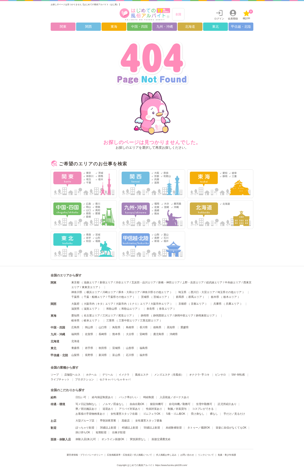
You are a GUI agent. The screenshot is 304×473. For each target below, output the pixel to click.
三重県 (110, 320)
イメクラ (124, 374)
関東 (63, 26)
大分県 (130, 334)
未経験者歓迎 (174, 427)
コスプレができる (203, 408)
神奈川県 (76, 292)
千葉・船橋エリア (94, 296)
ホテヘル (91, 374)
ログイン (219, 18)
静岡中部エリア (184, 315)
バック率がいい (128, 397)
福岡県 (75, 334)
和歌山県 (111, 308)
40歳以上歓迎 (130, 427)
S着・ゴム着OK (175, 413)
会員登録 (233, 18)
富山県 (116, 355)
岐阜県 (75, 320)
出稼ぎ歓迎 (119, 432)
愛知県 (75, 315)
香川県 (144, 327)
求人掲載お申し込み (166, 455)
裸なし (214, 413)
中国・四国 (139, 26)
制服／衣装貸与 (177, 408)
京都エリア (197, 303)
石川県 (130, 355)
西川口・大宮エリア (203, 292)
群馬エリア (195, 296)
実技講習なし (138, 439)
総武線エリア (214, 282)
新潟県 (103, 355)
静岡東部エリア (205, 315)
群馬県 (180, 296)
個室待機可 (156, 404)
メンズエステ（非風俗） (169, 374)
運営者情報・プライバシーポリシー (85, 455)
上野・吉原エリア (193, 282)
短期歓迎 (101, 432)
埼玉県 (182, 292)
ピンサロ (220, 374)
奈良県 (151, 308)
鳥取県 (116, 327)
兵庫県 (217, 303)
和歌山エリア (129, 308)
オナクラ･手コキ (199, 374)
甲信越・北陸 (241, 26)
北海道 (190, 26)
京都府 (182, 303)
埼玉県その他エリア (229, 292)
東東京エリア (90, 287)
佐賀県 (89, 334)
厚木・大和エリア (129, 292)
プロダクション (84, 379)
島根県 (130, 327)
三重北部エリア (149, 320)
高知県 (171, 327)
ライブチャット (60, 379)
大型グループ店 (84, 420)
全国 (178, 14)
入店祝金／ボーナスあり (174, 397)
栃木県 (215, 296)
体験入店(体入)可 (85, 439)
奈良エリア (165, 308)
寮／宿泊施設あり (86, 408)
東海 (114, 26)
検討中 (247, 15)
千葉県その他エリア (120, 296)
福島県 (144, 348)
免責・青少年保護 (227, 455)
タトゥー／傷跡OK (198, 427)
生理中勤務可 (204, 404)
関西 (88, 26)
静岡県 (145, 315)
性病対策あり (154, 408)
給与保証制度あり (102, 397)
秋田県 (103, 348)
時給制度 (148, 397)
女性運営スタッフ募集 (148, 420)
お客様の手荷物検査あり (90, 413)
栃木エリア (230, 296)
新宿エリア (106, 282)
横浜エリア (93, 292)
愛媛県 (185, 327)
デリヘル (107, 374)
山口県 (103, 327)
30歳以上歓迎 (108, 427)
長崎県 (103, 334)
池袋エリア (90, 282)
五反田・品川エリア (144, 282)
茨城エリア (160, 296)
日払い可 (80, 397)
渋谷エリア (122, 282)
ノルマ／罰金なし (113, 404)
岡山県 (89, 327)
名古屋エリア (92, 315)
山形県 (130, 348)
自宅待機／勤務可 (179, 404)
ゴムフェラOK (151, 413)
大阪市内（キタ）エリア (98, 303)
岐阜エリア (90, 320)
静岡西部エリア (162, 315)
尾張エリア (125, 315)
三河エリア (109, 315)
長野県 (89, 355)
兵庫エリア (232, 303)
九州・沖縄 (164, 26)
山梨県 (75, 355)
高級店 (126, 420)
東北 (215, 26)
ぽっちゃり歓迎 (84, 427)
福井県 (144, 355)
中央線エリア (233, 282)
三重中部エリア (128, 320)
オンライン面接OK (113, 439)
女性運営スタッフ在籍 (124, 413)
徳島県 (157, 327)
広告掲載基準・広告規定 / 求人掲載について (129, 455)
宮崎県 (144, 334)
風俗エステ (141, 374)
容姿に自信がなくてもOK (231, 427)
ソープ (55, 374)
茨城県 (145, 296)
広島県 (75, 327)
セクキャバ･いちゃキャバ (114, 379)
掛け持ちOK (82, 432)
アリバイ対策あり (129, 408)
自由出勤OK (137, 404)
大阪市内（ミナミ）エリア (132, 303)
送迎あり (108, 408)
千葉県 (75, 296)
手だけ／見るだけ (234, 413)
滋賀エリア (90, 308)
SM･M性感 (238, 374)
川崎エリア (109, 292)
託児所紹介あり (227, 404)
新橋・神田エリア (169, 282)
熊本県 (116, 334)
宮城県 (116, 348)
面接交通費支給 (161, 439)
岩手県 (89, 348)
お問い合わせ (187, 455)
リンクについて (206, 455)
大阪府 (75, 303)
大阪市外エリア (160, 303)
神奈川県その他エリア (155, 292)
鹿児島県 (158, 334)
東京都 (75, 282)
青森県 (75, 348)
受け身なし (197, 413)
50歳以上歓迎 (152, 427)
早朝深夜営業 (108, 420)
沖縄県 (174, 334)
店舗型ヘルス (72, 374)
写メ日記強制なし (86, 404)
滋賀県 (75, 308)
